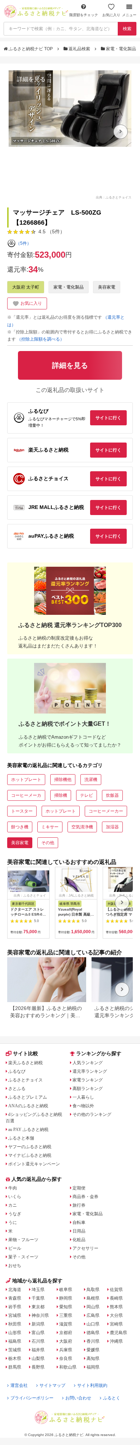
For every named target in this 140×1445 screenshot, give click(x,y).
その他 (47, 842)
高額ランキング (88, 1088)
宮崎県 (116, 1324)
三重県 (65, 1315)
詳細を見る (31, 79)
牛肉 (12, 1188)
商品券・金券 (85, 1196)
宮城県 (14, 1315)
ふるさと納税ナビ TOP (31, 48)
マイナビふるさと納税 (29, 1155)
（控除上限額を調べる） (40, 339)
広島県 (93, 1315)
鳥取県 (93, 1289)
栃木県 (14, 1358)
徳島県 (93, 1333)
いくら (14, 1196)
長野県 (38, 1367)
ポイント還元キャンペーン (34, 1164)
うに (12, 1222)
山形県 (14, 1333)
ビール (14, 1248)
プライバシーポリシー (31, 1397)
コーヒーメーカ (26, 795)
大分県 (116, 1315)
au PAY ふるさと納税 (28, 1129)
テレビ (86, 795)
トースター (22, 811)
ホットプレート (26, 779)
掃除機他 (62, 779)
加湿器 (112, 826)
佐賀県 (116, 1289)
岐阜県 (65, 1289)
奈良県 (65, 1358)
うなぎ (14, 1214)
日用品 (79, 1231)
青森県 (14, 1298)
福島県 (14, 1341)
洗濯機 (90, 779)
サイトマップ (52, 1385)
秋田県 (14, 1324)
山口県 (93, 1324)
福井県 (38, 1350)
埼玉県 (38, 1289)
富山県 (38, 1333)
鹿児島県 (118, 1333)
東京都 (38, 1307)
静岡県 (65, 1298)
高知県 (93, 1358)
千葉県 (38, 1298)
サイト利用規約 (92, 1385)
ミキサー (50, 826)
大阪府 (65, 1341)
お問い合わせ (78, 1397)
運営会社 (19, 1385)
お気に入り (111, 15)
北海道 (14, 1289)
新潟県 (38, 1324)
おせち (14, 1265)
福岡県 (93, 1367)
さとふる (16, 1088)
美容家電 (106, 287)
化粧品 (79, 1240)
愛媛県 (93, 1350)
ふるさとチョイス (25, 1080)
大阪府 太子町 (25, 287)
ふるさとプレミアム (27, 1097)
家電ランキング (88, 1080)
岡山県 (93, 1307)
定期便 (79, 1188)
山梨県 (38, 1358)
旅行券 (79, 1205)
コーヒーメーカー (106, 811)
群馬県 (14, 1367)
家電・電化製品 (121, 48)
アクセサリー (85, 1248)
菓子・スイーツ (23, 1257)
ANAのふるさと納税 (28, 1106)
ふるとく (111, 1397)
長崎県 (116, 1298)
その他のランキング (92, 1114)
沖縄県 (116, 1341)
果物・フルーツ (23, 1240)
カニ (12, 1205)
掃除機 (60, 795)
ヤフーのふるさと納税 (29, 1147)
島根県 (93, 1298)
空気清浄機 (82, 826)
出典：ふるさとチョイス (113, 197)
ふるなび (16, 1071)
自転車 (79, 1222)
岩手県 (14, 1307)
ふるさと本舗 (21, 1138)
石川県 (38, 1341)
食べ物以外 (83, 1106)
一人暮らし (83, 1097)
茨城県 (14, 1350)
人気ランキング (88, 1063)
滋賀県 (65, 1324)
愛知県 (65, 1307)
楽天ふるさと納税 (25, 1063)
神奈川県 (40, 1315)
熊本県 (116, 1307)
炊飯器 (112, 795)
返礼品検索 (79, 48)
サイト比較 (25, 1053)
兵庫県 (65, 1350)
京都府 (65, 1333)
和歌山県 (67, 1367)
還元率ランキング (90, 1071)
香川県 (93, 1341)
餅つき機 (19, 826)
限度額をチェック (83, 15)
